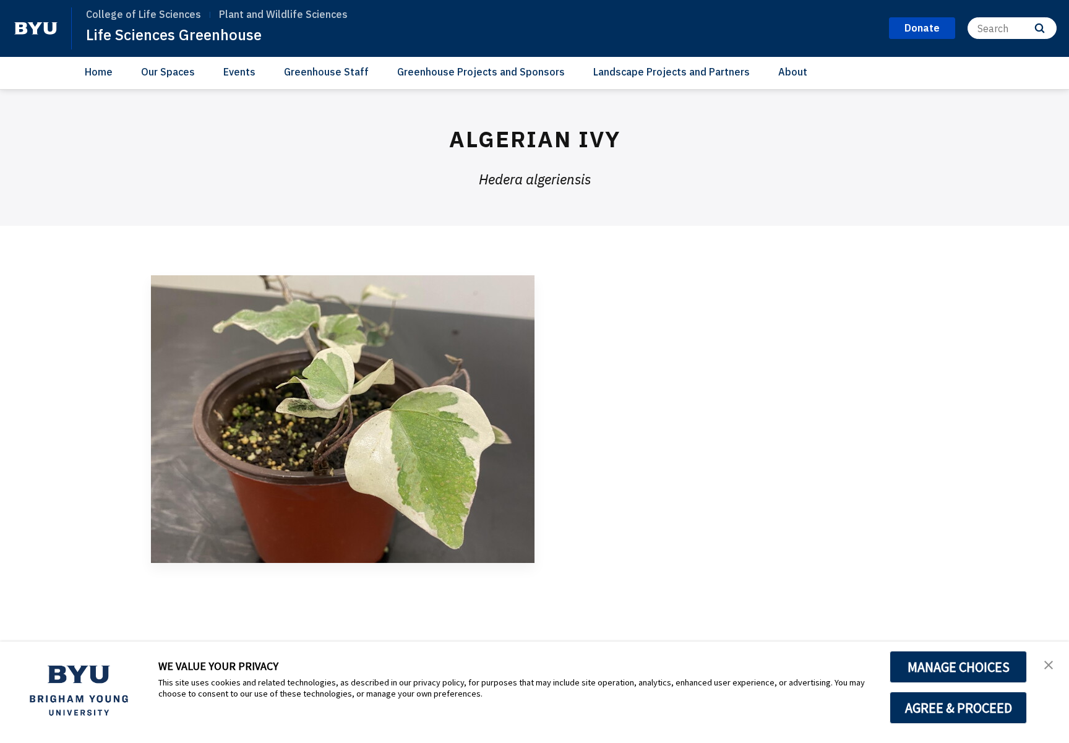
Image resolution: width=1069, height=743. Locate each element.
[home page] (36, 28)
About (792, 72)
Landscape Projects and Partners (671, 72)
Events (239, 72)
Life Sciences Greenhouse (174, 35)
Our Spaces (168, 72)
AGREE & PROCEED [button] (958, 707)
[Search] (1039, 28)
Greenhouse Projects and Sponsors (481, 72)
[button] (1048, 664)
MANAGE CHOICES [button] (959, 667)
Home (99, 72)
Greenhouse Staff (326, 72)
